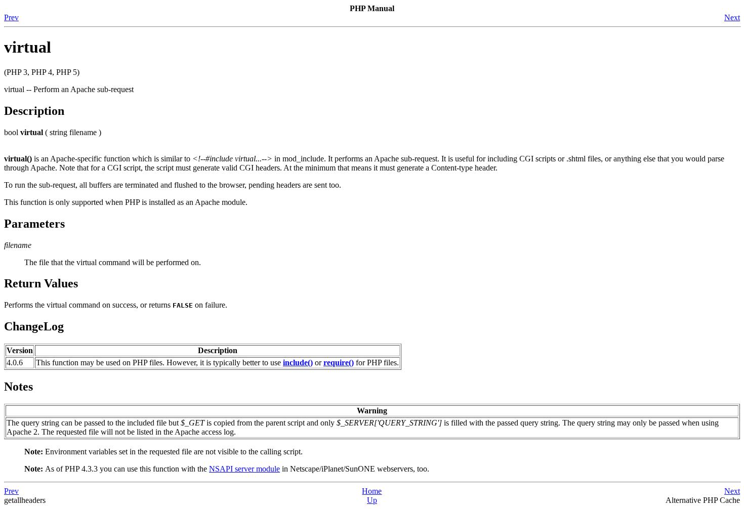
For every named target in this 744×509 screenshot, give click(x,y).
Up (372, 500)
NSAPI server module (244, 468)
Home (372, 491)
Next (732, 17)
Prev (11, 17)
